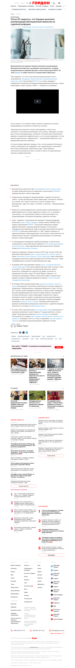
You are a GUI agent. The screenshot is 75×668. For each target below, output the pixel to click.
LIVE (25, 583)
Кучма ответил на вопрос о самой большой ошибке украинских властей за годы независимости (53, 548)
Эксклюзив (27, 586)
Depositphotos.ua (34, 647)
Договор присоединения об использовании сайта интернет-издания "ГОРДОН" (30, 623)
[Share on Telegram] (27, 332)
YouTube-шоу (28, 598)
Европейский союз (51, 336)
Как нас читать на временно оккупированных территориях (16, 620)
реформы (14, 336)
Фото (25, 589)
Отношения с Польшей (55, 9)
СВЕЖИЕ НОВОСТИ (17, 420)
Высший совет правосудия (47, 338)
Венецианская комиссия (23, 336)
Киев (39, 565)
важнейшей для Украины (29, 248)
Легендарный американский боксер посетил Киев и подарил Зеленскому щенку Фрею (23, 425)
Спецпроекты (28, 601)
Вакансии (13, 604)
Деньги (56, 380)
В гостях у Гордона (42, 6)
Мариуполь (41, 584)
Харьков (40, 578)
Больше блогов (51, 455)
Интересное (14, 597)
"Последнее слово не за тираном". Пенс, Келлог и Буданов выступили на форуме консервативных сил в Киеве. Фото (52, 540)
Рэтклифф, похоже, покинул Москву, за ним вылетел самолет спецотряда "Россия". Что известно (22, 475)
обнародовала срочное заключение (48, 189)
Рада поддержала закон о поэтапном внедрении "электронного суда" (19, 370)
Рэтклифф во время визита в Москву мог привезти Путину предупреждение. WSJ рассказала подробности (23, 445)
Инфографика (15, 593)
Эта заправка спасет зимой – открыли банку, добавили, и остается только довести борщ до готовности (55, 404)
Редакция (13, 607)
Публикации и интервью (26, 6)
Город (39, 562)
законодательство (16, 338)
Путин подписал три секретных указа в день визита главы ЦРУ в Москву (22, 463)
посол (60, 338)
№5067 (30, 225)
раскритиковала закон (37, 306)
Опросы (26, 595)
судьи (32, 338)
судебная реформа (36, 336)
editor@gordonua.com (58, 630)
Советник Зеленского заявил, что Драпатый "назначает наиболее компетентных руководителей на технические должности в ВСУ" (51, 522)
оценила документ (42, 314)
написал (18, 73)
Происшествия (15, 590)
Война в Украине (16, 565)
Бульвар (58, 6)
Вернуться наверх (56, 633)
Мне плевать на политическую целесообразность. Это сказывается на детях (50, 442)
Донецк (40, 575)
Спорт (12, 578)
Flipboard (56, 603)
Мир (12, 575)
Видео (26, 592)
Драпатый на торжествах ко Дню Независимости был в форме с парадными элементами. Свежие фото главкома (25, 520)
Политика (18, 14)
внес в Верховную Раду (42, 310)
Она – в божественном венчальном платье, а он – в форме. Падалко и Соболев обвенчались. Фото (24, 495)
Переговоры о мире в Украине (37, 9)
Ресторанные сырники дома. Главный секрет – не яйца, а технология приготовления (25, 529)
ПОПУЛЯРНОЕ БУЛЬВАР (19, 489)
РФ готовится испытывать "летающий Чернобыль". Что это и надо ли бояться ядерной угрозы (22, 452)
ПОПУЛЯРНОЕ (43, 506)
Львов (39, 568)
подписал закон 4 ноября (29, 301)
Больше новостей (23, 486)
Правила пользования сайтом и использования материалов (30, 609)
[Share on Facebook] (20, 332)
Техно (12, 584)
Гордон (12, 14)
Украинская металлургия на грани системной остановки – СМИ (20, 481)
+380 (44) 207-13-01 (19, 630)
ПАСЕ (47, 244)
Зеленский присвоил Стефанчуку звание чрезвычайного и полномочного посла (22, 469)
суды (43, 336)
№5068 (56, 191)
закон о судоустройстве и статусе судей (44, 254)
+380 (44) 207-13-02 (38, 630)
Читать (58, 347)
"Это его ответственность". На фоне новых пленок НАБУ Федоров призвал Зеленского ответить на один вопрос (52, 512)
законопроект (25, 338)
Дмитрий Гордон (56, 566)
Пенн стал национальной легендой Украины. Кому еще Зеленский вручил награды (19, 404)
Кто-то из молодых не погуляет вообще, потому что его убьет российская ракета (50, 422)
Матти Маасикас (15, 341)
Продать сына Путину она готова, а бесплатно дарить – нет (51, 428)
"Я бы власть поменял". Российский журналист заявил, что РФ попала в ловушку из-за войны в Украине (24, 438)
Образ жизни (14, 587)
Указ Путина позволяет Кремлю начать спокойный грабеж (50, 434)
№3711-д (37, 81)
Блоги (52, 6)
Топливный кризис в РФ (19, 9)
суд (56, 338)
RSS (54, 606)
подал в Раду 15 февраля (29, 222)
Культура (13, 581)
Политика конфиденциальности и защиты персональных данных (30, 616)
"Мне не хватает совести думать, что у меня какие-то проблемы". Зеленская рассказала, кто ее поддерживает (25, 511)
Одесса (40, 571)
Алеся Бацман (58, 594)
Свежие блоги (43, 417)
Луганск (40, 587)
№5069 (16, 231)
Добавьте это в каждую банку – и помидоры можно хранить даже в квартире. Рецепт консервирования (24, 503)
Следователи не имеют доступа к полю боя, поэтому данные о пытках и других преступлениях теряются (51, 449)
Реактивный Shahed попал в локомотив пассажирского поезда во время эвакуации (53, 531)
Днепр (39, 581)
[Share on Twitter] (23, 332)
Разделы (26, 562)
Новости (13, 6)
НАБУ (37, 338)
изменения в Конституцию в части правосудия (33, 256)
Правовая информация (14, 614)
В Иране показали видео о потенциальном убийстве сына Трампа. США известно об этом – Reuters (23, 431)
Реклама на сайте (16, 610)
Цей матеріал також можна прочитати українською (38, 27)
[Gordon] (41, 3)
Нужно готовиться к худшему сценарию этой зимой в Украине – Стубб (22, 458)
